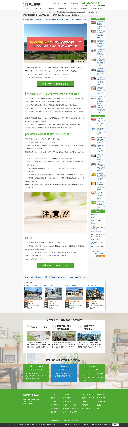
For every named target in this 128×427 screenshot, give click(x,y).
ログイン (66, 3)
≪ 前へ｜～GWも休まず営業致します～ (33, 19)
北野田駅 (51, 307)
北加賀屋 (102, 305)
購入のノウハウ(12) (96, 220)
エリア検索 (50, 8)
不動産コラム (86, 405)
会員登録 (75, 3)
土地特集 (66, 394)
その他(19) (93, 226)
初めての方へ (38, 8)
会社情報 (84, 8)
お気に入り (56, 3)
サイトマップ (86, 408)
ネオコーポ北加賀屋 (91, 285)
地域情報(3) (94, 217)
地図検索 (74, 8)
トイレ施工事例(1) (95, 239)
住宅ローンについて (88, 398)
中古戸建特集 (67, 401)
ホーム (28, 8)
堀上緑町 (37, 305)
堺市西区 (33, 305)
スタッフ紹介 (101, 398)
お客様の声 (100, 394)
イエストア (28, 252)
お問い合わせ (57, 255)
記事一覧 (47, 19)
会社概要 (53, 398)
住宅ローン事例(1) (95, 251)
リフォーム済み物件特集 (70, 408)
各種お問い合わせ (96, 8)
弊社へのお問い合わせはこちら (55, 84)
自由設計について (87, 401)
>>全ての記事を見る (100, 253)
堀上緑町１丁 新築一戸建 (30, 285)
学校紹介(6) (94, 223)
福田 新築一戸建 (48, 285)
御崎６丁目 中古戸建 (70, 285)
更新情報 (53, 401)
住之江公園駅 (72, 307)
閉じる (115, 424)
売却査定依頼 (101, 401)
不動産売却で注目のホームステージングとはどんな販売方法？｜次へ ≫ (69, 19)
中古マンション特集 (69, 405)
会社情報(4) (94, 214)
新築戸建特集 (67, 398)
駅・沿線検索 (62, 8)
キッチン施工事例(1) (96, 231)
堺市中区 (54, 305)
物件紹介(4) (94, 229)
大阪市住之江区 (76, 305)
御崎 (81, 305)
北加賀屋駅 (92, 307)
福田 (57, 305)
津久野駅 (30, 307)
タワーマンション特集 (70, 412)
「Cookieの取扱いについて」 (93, 424)
